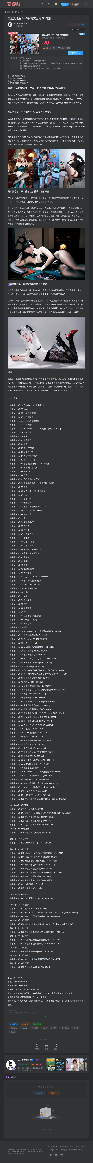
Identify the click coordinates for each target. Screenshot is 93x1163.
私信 (82, 24)
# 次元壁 (75, 1028)
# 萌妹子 (12, 1032)
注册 (55, 1093)
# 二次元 (44, 1028)
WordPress (74, 1150)
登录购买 (76, 53)
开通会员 (76, 4)
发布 (65, 4)
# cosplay (24, 1028)
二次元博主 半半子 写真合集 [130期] (29, 18)
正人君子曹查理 (19, 23)
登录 (40, 1093)
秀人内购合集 (52, 1146)
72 (28, 1064)
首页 (8, 12)
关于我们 (81, 1146)
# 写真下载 (13, 1028)
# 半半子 (54, 1028)
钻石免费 (38, 1024)
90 (33, 1064)
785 (22, 1064)
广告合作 (72, 1146)
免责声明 (63, 1146)
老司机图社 (64, 1150)
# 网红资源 (34, 1028)
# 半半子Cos (65, 1028)
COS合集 (15, 12)
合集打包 (26, 1024)
